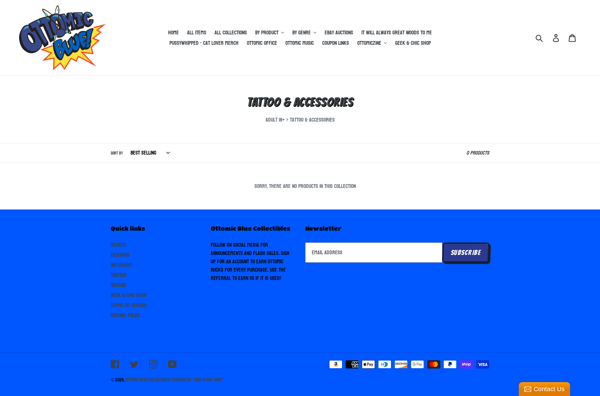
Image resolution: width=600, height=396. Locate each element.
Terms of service (129, 305)
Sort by (117, 153)
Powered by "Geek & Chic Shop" (198, 380)
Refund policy (125, 315)
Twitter (119, 275)
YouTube (119, 285)
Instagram (121, 265)
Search (118, 245)
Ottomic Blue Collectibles (148, 380)
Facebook (120, 255)
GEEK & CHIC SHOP (129, 295)
